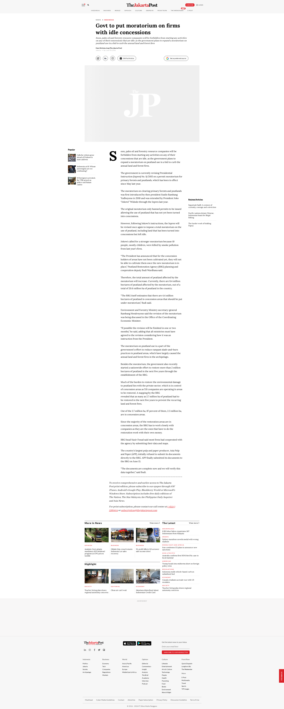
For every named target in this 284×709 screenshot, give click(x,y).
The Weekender (177, 10)
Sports (184, 686)
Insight (144, 669)
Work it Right (166, 692)
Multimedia (186, 680)
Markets (105, 675)
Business (107, 10)
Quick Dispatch (187, 663)
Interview (145, 681)
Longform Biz (186, 666)
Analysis (145, 672)
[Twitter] (99, 649)
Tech (104, 666)
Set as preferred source (178, 58)
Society (85, 669)
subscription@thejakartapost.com (139, 510)
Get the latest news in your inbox (174, 642)
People (164, 675)
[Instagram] (89, 649)
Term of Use (194, 700)
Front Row (162, 10)
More (184, 673)
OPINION (127, 10)
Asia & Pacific (127, 663)
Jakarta (85, 666)
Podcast (145, 684)
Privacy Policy (162, 700)
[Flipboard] (104, 649)
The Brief (145, 675)
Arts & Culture (167, 669)
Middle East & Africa (129, 672)
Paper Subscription (146, 700)
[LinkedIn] (85, 649)
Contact (121, 700)
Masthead (89, 700)
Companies (106, 669)
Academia (145, 678)
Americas (125, 666)
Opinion (145, 659)
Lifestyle (165, 663)
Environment (166, 689)
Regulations (106, 672)
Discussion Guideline (179, 700)
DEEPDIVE (150, 10)
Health (164, 678)
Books (164, 687)
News (98, 20)
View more (154, 523)
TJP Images (185, 689)
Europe (124, 669)
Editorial (145, 663)
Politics (85, 663)
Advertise (131, 700)
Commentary (146, 666)
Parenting (165, 681)
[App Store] (129, 643)
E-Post (190, 10)
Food (163, 684)
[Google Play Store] (144, 643)
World (117, 10)
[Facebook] (94, 649)
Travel (184, 683)
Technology (166, 672)
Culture (165, 659)
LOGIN (200, 5)
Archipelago (87, 672)
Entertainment (167, 666)
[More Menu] (83, 5)
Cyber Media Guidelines (105, 700)
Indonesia (95, 10)
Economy (105, 663)
